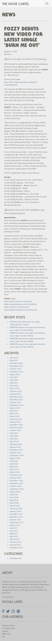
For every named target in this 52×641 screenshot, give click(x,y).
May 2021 (14, 411)
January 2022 (15, 394)
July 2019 (14, 461)
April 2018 (14, 503)
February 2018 (16, 508)
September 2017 (17, 522)
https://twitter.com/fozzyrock (16, 307)
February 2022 (16, 391)
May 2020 (14, 439)
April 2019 (14, 469)
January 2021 (15, 422)
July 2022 (14, 377)
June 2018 (14, 497)
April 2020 (14, 441)
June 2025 (14, 358)
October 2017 (15, 520)
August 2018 (15, 492)
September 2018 (17, 489)
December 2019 (16, 450)
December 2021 (16, 397)
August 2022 (15, 374)
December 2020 (16, 425)
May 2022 (14, 383)
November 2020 (16, 427)
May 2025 (14, 360)
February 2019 (16, 475)
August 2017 (15, 525)
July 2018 (14, 494)
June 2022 (14, 380)
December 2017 (16, 514)
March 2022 (15, 388)
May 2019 (14, 466)
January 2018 (15, 511)
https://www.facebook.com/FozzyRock (20, 304)
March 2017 (15, 539)
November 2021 (16, 399)
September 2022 (17, 371)
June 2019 (14, 464)
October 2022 (15, 369)
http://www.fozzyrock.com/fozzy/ (18, 301)
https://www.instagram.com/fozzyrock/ (20, 310)
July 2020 (14, 433)
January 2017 (15, 545)
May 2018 (14, 500)
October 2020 (15, 430)
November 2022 (16, 366)
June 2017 (14, 531)
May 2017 (14, 533)
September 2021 (17, 405)
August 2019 (15, 458)
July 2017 (14, 528)
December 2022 (16, 363)
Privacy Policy (7, 597)
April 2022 (14, 385)
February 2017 (16, 542)
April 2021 (14, 413)
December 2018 (16, 480)
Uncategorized (16, 558)
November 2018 (16, 483)
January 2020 (15, 447)
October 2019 (15, 452)
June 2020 (14, 436)
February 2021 (16, 419)
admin (9, 54)
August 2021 (15, 408)
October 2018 (15, 486)
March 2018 (15, 506)
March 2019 (15, 472)
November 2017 (16, 517)
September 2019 (17, 455)
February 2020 (16, 444)
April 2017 (14, 536)
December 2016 (16, 547)
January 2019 (15, 478)
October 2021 (15, 402)
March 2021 (15, 416)
